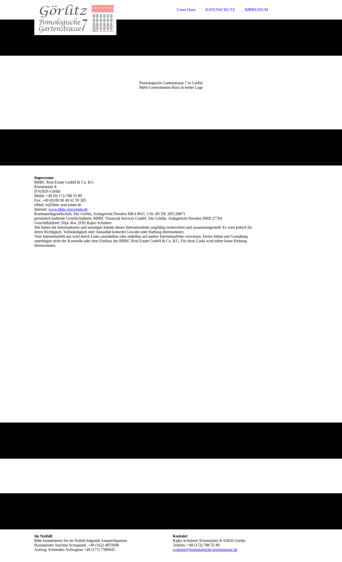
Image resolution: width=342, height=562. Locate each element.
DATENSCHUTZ (220, 10)
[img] (78, 17)
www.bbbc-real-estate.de (68, 209)
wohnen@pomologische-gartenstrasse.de (205, 549)
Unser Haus (186, 10)
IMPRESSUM (256, 10)
